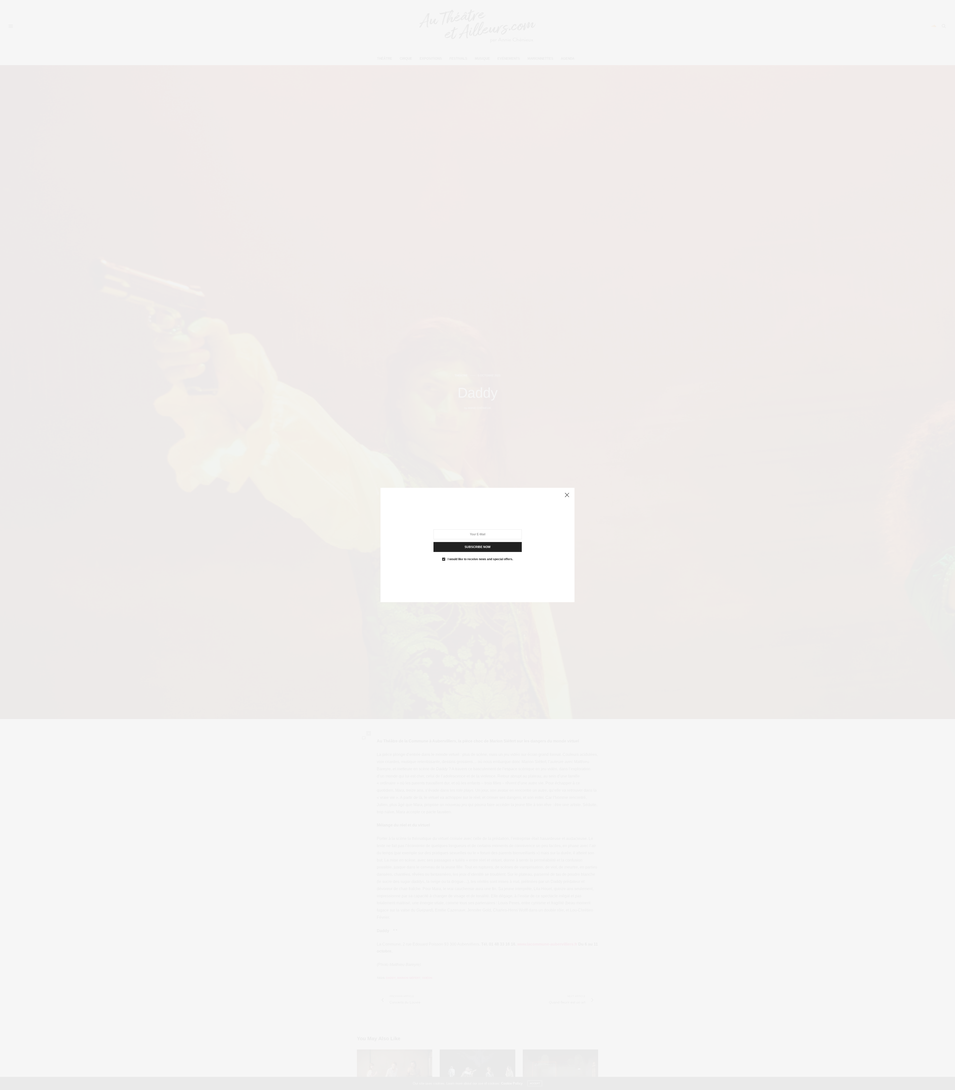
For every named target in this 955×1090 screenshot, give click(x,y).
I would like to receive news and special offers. (480, 559)
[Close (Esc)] (567, 495)
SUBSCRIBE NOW (477, 547)
